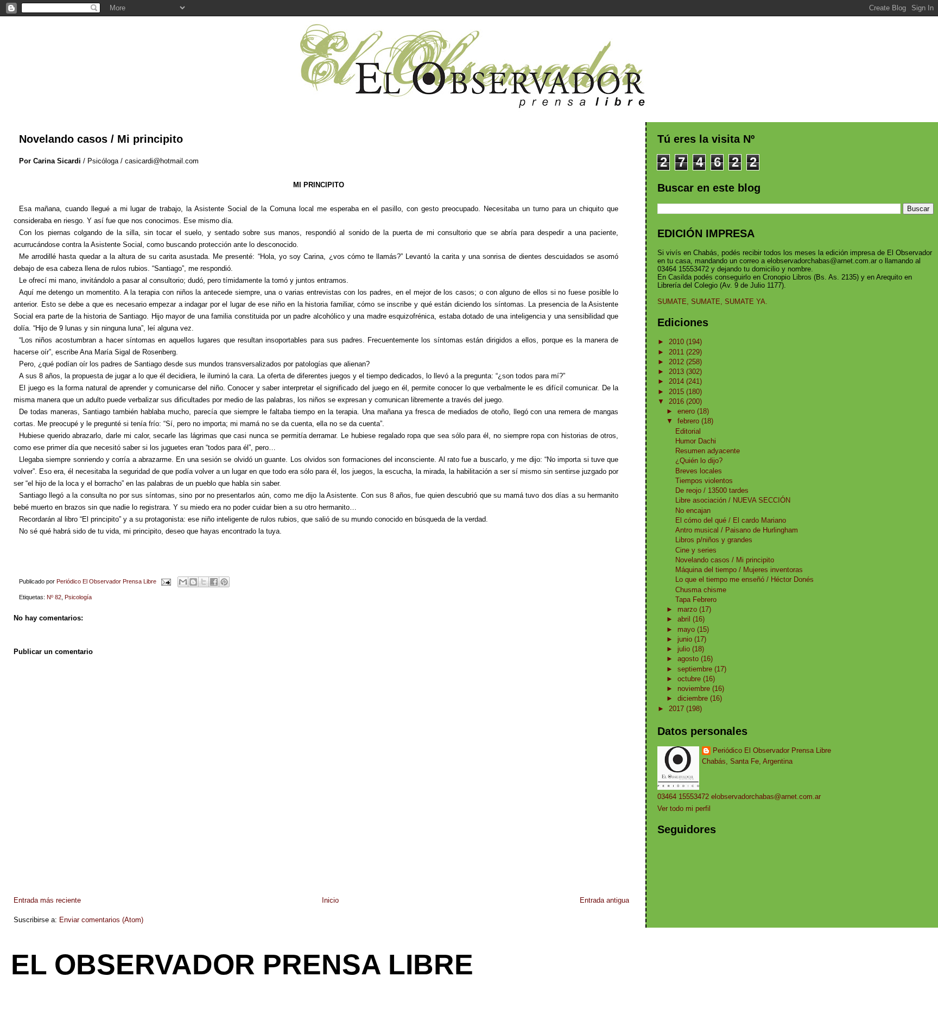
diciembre (693, 698)
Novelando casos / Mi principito (724, 560)
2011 (677, 352)
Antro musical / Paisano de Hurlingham (736, 530)
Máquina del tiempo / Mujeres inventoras (739, 570)
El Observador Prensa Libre (242, 964)
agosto (689, 659)
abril (685, 619)
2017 (677, 709)
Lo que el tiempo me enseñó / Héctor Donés (744, 579)
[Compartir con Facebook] (213, 581)
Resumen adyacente (707, 451)
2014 (677, 381)
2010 (677, 342)
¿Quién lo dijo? (698, 460)
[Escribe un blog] (193, 581)
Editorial (688, 431)
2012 (677, 362)
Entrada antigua (604, 900)
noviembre (694, 688)
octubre (690, 679)
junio (685, 639)
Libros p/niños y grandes (713, 540)
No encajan (693, 510)
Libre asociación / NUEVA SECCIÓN (732, 500)
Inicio (330, 900)
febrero (689, 421)
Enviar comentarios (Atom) (101, 920)
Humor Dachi (695, 441)
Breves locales (698, 471)
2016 (677, 401)
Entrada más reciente (47, 900)
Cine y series (696, 550)
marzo (688, 609)
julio (684, 649)
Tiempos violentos (704, 481)
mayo (687, 629)
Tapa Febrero (696, 599)
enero (687, 411)
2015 (677, 392)
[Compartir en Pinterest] (224, 581)
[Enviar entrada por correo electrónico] (165, 581)
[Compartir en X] (203, 581)
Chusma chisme (700, 590)
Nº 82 (54, 597)
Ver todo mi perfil (684, 808)
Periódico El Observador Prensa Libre (772, 750)
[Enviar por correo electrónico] (183, 581)
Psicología (78, 597)
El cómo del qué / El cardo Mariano (730, 520)
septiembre (695, 669)
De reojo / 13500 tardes (712, 490)
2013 (677, 371)
